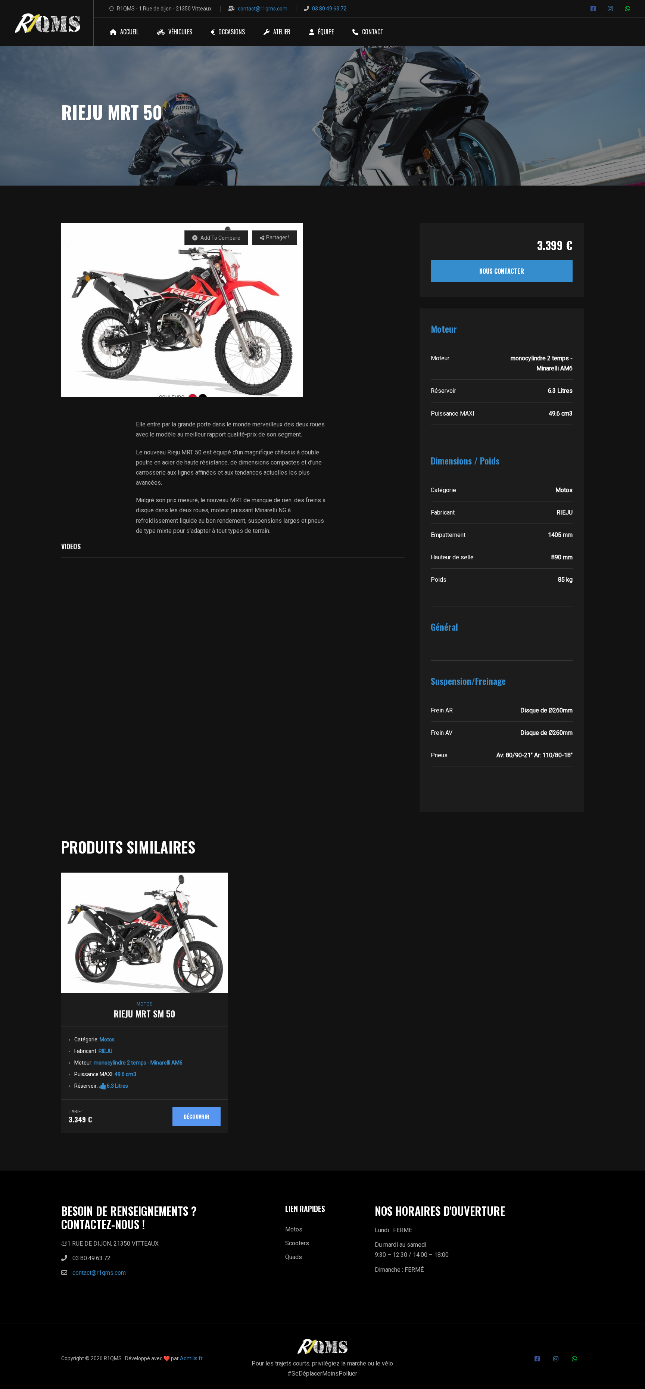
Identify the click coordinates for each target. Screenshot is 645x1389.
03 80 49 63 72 (329, 9)
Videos (71, 546)
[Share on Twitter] (274, 253)
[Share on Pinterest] (285, 253)
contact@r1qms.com (262, 9)
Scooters (297, 1243)
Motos (293, 1229)
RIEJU (105, 1051)
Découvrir (196, 1116)
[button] (182, 310)
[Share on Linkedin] (274, 262)
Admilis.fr (191, 1358)
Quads (293, 1257)
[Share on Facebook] (263, 253)
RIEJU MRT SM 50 (144, 1013)
